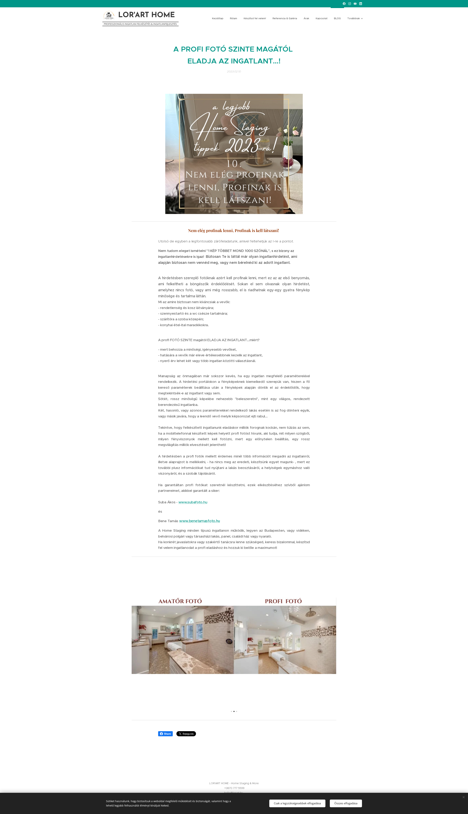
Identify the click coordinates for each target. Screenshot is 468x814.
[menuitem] (218, 18)
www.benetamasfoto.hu (199, 521)
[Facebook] (344, 4)
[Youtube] (355, 4)
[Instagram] (349, 4)
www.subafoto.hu (192, 502)
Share (167, 733)
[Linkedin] (360, 4)
